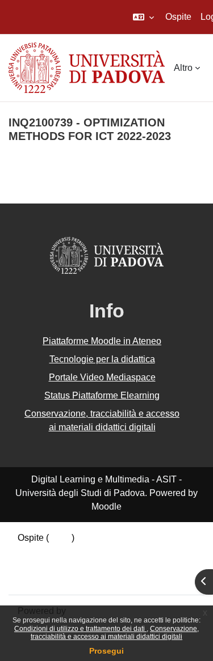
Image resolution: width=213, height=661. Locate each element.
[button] (143, 17)
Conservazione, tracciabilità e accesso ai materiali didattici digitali (115, 633)
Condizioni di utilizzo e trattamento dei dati (80, 629)
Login (60, 538)
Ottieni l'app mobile (56, 578)
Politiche (35, 565)
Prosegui (106, 650)
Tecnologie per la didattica (102, 359)
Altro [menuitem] (183, 68)
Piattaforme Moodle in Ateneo (102, 341)
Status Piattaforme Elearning (102, 395)
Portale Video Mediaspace (102, 377)
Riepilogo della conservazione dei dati (95, 551)
